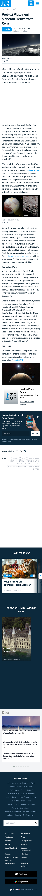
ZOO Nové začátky (28, 794)
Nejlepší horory (15, 787)
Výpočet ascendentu (13, 811)
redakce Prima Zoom (20, 31)
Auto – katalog (12, 797)
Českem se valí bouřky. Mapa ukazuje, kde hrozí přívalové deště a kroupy (20, 732)
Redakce (24, 858)
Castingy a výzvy (26, 841)
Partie (23, 790)
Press (23, 837)
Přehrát (8, 648)
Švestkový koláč (29, 815)
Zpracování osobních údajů (26, 849)
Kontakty (24, 844)
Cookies (8, 854)
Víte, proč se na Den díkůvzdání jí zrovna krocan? (17, 583)
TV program (27, 787)
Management (25, 833)
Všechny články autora (27, 403)
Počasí (30, 790)
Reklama (8, 841)
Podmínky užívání (11, 848)
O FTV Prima (9, 833)
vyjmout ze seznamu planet (18, 256)
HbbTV (7, 844)
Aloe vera (31, 804)
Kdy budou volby (13, 794)
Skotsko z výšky (10, 651)
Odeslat (35, 433)
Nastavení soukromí (24, 865)
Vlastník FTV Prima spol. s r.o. (11, 859)
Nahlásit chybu (10, 864)
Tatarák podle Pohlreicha (16, 804)
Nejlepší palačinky (14, 815)
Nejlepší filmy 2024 (27, 783)
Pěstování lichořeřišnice (21, 808)
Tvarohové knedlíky (29, 811)
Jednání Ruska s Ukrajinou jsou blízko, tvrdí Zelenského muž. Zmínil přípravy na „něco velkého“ (19, 756)
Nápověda (24, 854)
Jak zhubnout (13, 783)
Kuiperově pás (33, 170)
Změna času (14, 790)
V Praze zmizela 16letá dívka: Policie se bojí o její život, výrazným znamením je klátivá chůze (20, 743)
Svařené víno (26, 801)
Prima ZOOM (17, 360)
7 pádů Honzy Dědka (28, 797)
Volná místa (9, 837)
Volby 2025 (15, 801)
